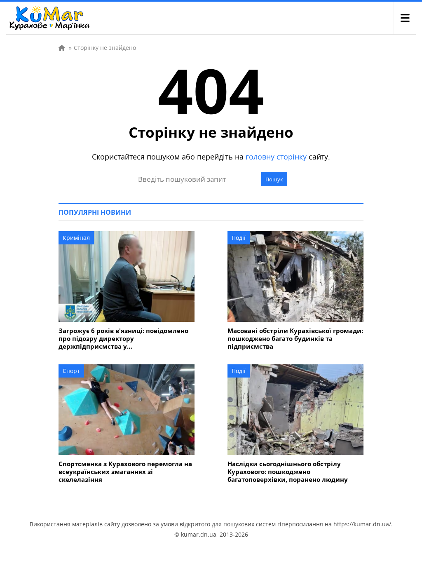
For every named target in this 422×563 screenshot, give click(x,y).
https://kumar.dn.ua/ (362, 524)
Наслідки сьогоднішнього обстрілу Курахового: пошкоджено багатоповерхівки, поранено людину (287, 471)
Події (239, 238)
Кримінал (76, 238)
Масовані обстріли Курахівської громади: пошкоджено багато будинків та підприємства (295, 338)
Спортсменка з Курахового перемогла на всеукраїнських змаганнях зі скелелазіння (125, 471)
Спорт (71, 371)
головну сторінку (276, 157)
